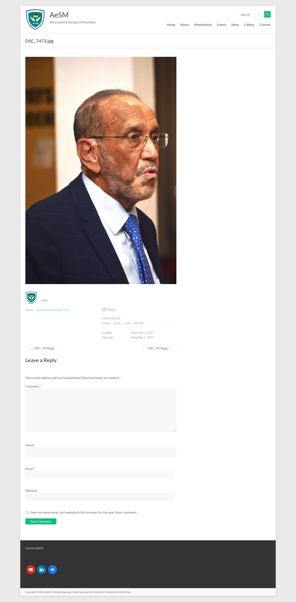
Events (221, 24)
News (235, 24)
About (184, 24)
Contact (265, 24)
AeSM (59, 14)
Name (30, 445)
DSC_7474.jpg (159, 348)
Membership (203, 24)
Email (30, 468)
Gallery (249, 24)
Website (31, 490)
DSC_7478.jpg (42, 348)
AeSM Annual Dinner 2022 (52, 309)
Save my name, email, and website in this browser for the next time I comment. (83, 512)
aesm (44, 300)
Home (171, 24)
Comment (33, 386)
